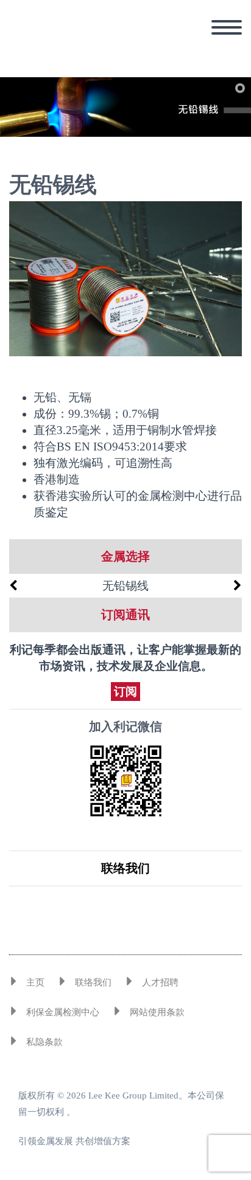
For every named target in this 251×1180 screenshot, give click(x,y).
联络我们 (125, 868)
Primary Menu (226, 27)
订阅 (125, 691)
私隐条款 (44, 1042)
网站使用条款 (157, 1012)
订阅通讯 (125, 614)
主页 (35, 982)
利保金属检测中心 (62, 1012)
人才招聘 (160, 982)
